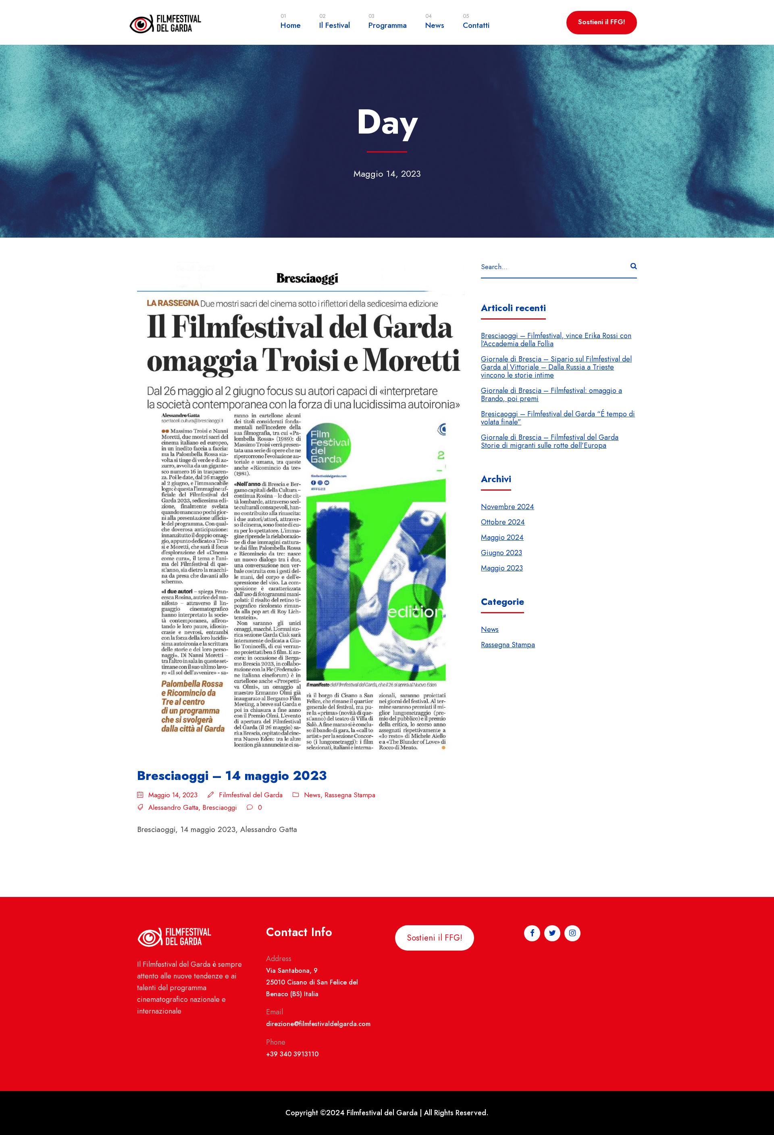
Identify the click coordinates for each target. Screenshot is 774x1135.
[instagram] (755, 508)
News (434, 21)
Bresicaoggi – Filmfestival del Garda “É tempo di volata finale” (558, 418)
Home (291, 21)
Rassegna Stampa (350, 795)
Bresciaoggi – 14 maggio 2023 (232, 776)
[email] (755, 572)
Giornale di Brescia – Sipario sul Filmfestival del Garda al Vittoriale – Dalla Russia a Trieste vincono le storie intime (556, 367)
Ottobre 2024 (503, 522)
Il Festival (334, 21)
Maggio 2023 (502, 568)
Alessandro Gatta (173, 807)
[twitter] (755, 541)
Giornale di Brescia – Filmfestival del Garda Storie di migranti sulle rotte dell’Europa (549, 441)
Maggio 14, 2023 (173, 795)
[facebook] (755, 556)
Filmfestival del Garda (251, 795)
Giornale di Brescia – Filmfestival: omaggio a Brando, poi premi (551, 394)
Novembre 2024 (507, 507)
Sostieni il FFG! (601, 22)
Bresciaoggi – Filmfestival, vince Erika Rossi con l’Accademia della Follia (556, 339)
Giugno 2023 (501, 553)
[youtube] (755, 524)
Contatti (476, 21)
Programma (387, 21)
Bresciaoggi (219, 807)
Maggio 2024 (502, 537)
